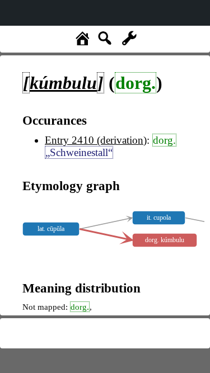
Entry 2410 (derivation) (96, 140)
